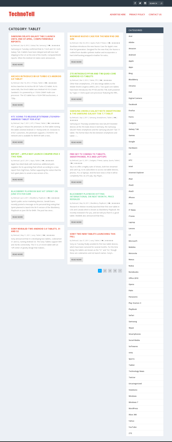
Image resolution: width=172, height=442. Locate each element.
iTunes (132, 216)
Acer (130, 36)
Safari (131, 315)
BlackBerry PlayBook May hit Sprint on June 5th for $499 (34, 192)
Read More (18, 64)
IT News (34, 83)
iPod (130, 203)
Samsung (42, 45)
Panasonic (133, 297)
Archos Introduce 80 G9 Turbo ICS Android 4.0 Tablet (36, 77)
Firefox (132, 110)
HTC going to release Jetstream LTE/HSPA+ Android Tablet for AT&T (35, 118)
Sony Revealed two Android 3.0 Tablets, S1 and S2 (35, 230)
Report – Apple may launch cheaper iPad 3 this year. (35, 155)
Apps (32, 161)
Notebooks (133, 272)
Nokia (131, 266)
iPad (130, 179)
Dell (130, 92)
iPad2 (131, 185)
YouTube (132, 427)
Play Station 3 (135, 303)
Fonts (131, 117)
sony (33, 235)
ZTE (96, 80)
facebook (133, 104)
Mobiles (132, 247)
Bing (131, 73)
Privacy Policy (137, 14)
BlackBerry (34, 198)
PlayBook (42, 198)
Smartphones (101, 118)
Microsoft (133, 241)
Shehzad (16, 45)
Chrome (132, 86)
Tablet (40, 83)
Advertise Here (118, 14)
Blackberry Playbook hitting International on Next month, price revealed (92, 197)
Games (132, 135)
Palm (131, 290)
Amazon (132, 48)
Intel (131, 166)
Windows (132, 396)
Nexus (131, 259)
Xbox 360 (133, 414)
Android (132, 55)
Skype (131, 328)
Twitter (132, 377)
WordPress (133, 408)
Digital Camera (135, 98)
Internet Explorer (136, 172)
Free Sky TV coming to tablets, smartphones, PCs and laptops (88, 155)
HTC (32, 123)
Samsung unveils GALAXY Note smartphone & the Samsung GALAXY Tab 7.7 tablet (95, 112)
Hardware (133, 148)
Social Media (134, 340)
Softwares (133, 346)
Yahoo (131, 421)
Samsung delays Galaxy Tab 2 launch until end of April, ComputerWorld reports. (33, 39)
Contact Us (155, 14)
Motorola (133, 253)
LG (130, 235)
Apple (93, 43)
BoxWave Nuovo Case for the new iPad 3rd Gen (94, 37)
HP (130, 154)
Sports (111, 160)
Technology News (136, 371)
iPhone (132, 197)
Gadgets (93, 160)
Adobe (131, 42)
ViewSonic (133, 390)
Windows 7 (133, 402)
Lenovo (132, 228)
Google (132, 141)
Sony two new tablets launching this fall (92, 235)
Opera (131, 284)
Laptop (105, 160)
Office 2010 (133, 278)
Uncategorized (135, 383)
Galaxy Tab (35, 45)
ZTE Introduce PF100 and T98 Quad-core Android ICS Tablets (93, 75)
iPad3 (98, 43)
